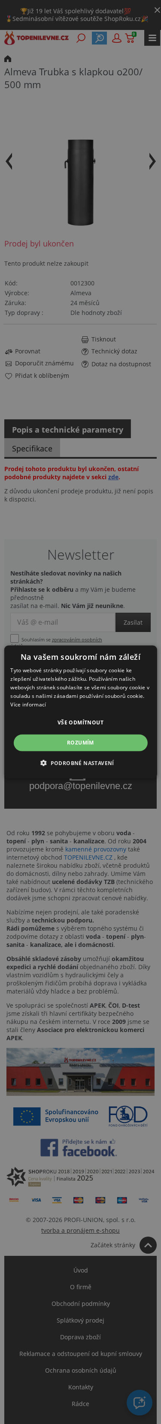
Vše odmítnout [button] (80, 722)
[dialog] (80, 712)
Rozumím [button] (80, 742)
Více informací (28, 704)
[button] (80, 762)
